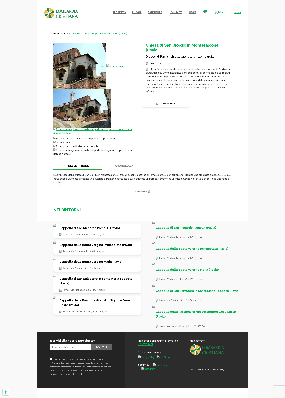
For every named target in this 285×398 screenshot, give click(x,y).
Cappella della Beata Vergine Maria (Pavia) (90, 261)
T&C (192, 370)
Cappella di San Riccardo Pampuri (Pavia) (89, 228)
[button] (142, 191)
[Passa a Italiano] (220, 12)
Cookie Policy (203, 370)
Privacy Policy (218, 370)
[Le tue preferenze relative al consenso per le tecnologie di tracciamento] (6, 392)
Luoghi (66, 33)
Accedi (237, 12)
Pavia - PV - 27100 (161, 63)
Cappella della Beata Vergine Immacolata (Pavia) (95, 245)
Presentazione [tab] (78, 165)
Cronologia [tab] (124, 165)
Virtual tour (168, 103)
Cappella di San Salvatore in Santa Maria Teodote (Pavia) (96, 281)
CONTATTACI (145, 344)
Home (56, 33)
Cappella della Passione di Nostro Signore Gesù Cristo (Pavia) (94, 303)
